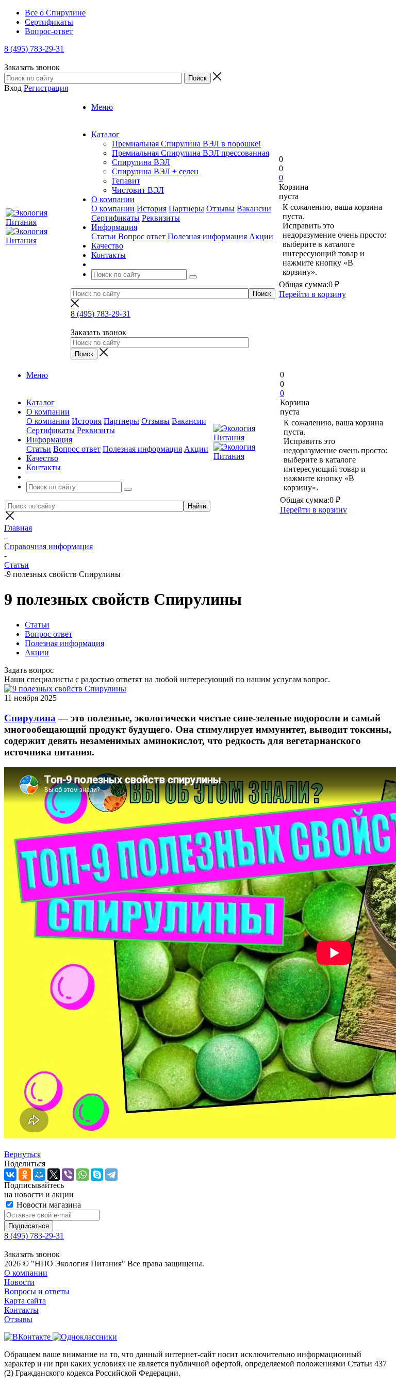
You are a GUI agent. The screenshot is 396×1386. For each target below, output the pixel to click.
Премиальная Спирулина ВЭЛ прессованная (190, 152)
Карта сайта (25, 1300)
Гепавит (126, 180)
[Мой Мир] (39, 1174)
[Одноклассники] (25, 1174)
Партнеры (186, 208)
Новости (19, 1282)
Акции (261, 236)
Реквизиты (161, 217)
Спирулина (30, 718)
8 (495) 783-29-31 (34, 48)
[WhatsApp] (82, 1174)
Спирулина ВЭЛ (141, 162)
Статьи (103, 236)
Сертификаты (115, 217)
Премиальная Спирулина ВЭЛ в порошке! (186, 143)
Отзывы (220, 208)
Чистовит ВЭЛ (138, 190)
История (152, 208)
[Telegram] (111, 1174)
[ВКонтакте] (10, 1174)
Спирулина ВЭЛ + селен (155, 171)
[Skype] (97, 1174)
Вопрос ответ (142, 236)
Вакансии (254, 208)
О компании (113, 208)
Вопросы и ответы (37, 1291)
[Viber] (68, 1174)
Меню (102, 107)
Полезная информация (207, 236)
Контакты (21, 1310)
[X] (53, 1174)
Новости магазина (47, 1204)
